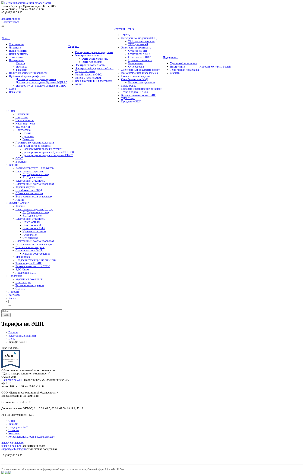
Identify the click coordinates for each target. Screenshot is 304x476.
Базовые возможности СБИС (138, 95)
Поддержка (170, 57)
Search (227, 66)
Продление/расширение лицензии (141, 88)
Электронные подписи (88, 55)
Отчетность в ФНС (139, 53)
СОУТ (13, 88)
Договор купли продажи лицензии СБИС (41, 85)
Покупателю (16, 60)
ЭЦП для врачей (92, 61)
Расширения (135, 63)
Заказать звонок (10, 18)
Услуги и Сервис (125, 28)
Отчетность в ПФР (139, 57)
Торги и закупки (85, 71)
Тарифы (73, 46)
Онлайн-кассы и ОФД (88, 74)
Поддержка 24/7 (18, 427)
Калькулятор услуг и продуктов (94, 52)
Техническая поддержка (184, 69)
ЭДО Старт (128, 98)
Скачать (174, 72)
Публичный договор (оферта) (27, 76)
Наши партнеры (18, 53)
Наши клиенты (18, 50)
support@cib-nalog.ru (13, 448)
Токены (125, 34)
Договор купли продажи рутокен (36, 79)
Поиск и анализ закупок (135, 76)
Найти (6, 315)
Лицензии (15, 47)
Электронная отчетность (89, 64)
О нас (6, 38)
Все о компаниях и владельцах (93, 80)
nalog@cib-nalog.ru (12, 442)
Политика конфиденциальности (28, 72)
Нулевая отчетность (140, 60)
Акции (79, 84)
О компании (16, 44)
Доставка (21, 66)
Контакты (216, 66)
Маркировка (128, 85)
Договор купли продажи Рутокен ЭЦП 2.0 (41, 82)
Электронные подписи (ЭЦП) (139, 37)
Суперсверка (136, 66)
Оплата (20, 63)
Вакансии (15, 91)
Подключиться (10, 21)
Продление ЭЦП (131, 101)
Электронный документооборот (94, 68)
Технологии (16, 57)
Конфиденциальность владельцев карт (31, 436)
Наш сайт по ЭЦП (12, 379)
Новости (205, 66)
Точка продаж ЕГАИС (134, 91)
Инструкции (177, 66)
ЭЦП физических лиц (95, 58)
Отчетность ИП (137, 50)
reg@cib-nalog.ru (11, 445)
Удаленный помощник (183, 63)
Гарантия (21, 69)
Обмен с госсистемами (88, 77)
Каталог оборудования (141, 82)
